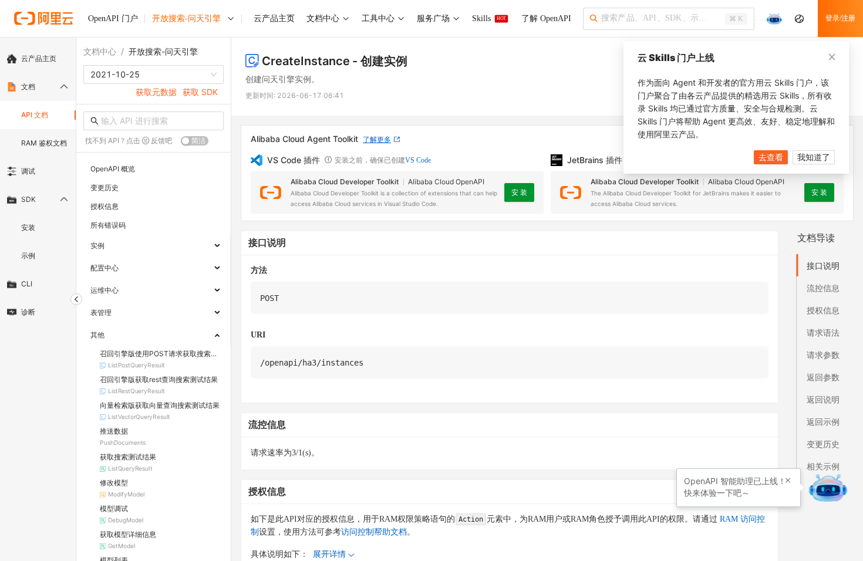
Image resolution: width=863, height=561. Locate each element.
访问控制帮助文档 (374, 532)
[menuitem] (38, 59)
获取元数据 (156, 92)
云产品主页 (38, 58)
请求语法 (823, 332)
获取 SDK (200, 92)
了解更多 (377, 139)
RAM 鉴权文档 (44, 142)
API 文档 (34, 114)
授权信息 (823, 310)
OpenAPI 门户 (113, 18)
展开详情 (329, 554)
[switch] (194, 141)
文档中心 (99, 51)
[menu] (38, 185)
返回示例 (823, 422)
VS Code (418, 160)
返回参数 (823, 377)
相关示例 (823, 466)
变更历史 (823, 444)
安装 (28, 227)
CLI (26, 283)
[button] (788, 480)
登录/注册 (840, 18)
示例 (28, 255)
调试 (28, 171)
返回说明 (823, 399)
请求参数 (823, 355)
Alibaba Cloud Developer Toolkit (345, 181)
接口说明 (823, 266)
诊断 (28, 311)
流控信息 (823, 288)
